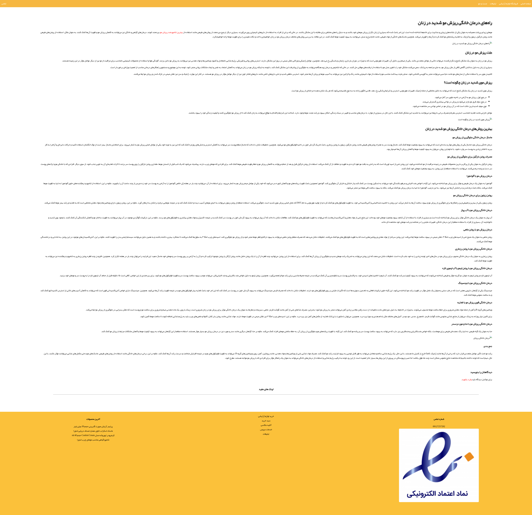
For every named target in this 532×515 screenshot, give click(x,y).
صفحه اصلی (526, 3)
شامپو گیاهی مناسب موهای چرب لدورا (93, 440)
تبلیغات (493, 3)
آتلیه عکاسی (266, 425)
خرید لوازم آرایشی (266, 416)
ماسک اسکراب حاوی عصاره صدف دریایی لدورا (93, 431)
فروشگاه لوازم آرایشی (508, 3)
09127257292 (439, 426)
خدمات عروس (266, 429)
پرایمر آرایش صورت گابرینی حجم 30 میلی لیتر (93, 426)
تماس (3, 3)
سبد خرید (266, 420)
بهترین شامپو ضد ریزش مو (171, 32)
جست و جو (482, 3)
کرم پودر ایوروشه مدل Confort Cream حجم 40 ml (93, 435)
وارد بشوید (467, 379)
